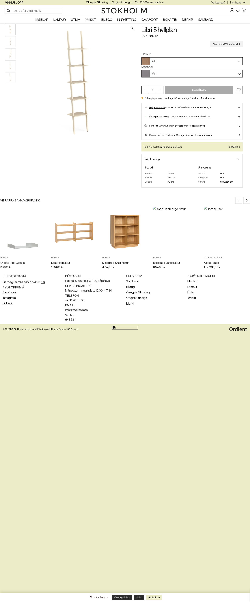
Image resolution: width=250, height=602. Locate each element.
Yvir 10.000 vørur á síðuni (149, 2)
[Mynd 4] (10, 65)
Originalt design (121, 2)
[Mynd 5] (10, 78)
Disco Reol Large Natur (166, 263)
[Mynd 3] (10, 53)
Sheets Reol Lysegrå (12, 263)
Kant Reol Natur (60, 263)
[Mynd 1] (10, 29)
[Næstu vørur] (246, 200)
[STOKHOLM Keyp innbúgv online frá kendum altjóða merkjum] (125, 11)
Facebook (9, 292)
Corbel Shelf (211, 263)
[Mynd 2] (10, 41)
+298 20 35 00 (75, 300)
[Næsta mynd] (133, 82)
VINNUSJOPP (14, 2)
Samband (132, 281)
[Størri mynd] (78, 82)
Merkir (130, 303)
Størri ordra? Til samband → (226, 44)
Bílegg (130, 286)
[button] (239, 90)
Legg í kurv (199, 90)
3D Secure (72, 329)
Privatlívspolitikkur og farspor (51, 329)
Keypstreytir (30, 329)
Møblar (192, 281)
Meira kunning (207, 98)
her (43, 282)
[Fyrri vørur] (238, 200)
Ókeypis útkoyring (97, 2)
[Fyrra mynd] (22, 82)
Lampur (192, 286)
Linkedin (8, 303)
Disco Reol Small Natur (115, 263)
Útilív (190, 292)
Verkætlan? (218, 2)
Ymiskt (191, 297)
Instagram (9, 297)
